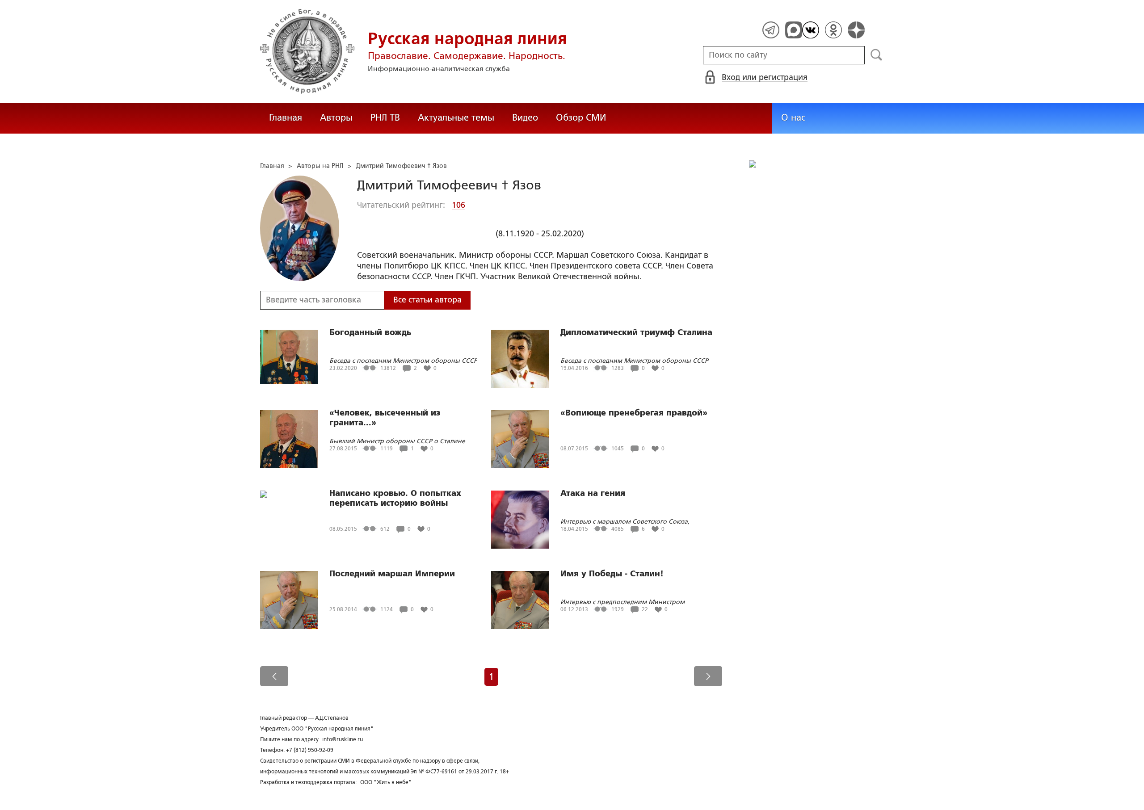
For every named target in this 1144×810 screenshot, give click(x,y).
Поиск (876, 55)
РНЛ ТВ (385, 117)
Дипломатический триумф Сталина (636, 332)
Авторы (336, 117)
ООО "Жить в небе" (386, 782)
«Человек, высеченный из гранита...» (384, 417)
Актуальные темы (456, 117)
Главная (285, 117)
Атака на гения (592, 493)
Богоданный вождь (370, 332)
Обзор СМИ (581, 117)
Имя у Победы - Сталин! (612, 573)
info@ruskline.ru (342, 739)
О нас (793, 117)
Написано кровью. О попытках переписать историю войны (395, 498)
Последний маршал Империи (392, 573)
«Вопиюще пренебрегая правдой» (633, 412)
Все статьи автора (427, 299)
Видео (525, 117)
